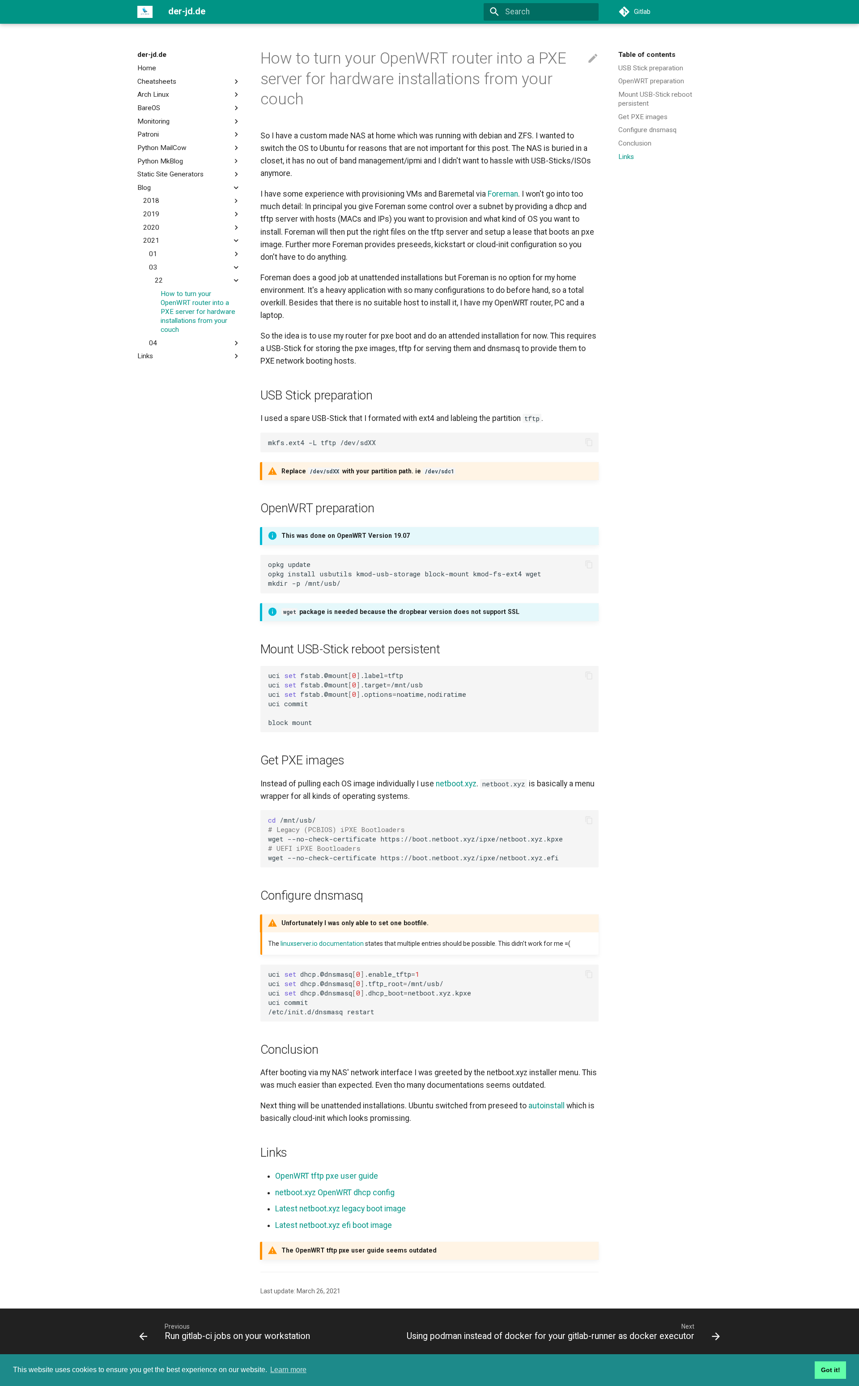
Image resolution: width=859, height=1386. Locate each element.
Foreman (503, 193)
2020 (151, 227)
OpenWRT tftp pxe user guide (326, 1175)
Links (145, 356)
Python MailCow (162, 148)
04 (153, 343)
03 (153, 267)
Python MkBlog (160, 161)
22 (159, 280)
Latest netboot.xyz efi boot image (333, 1225)
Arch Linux (153, 94)
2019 (151, 214)
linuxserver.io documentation (322, 943)
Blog (144, 188)
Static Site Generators (170, 174)
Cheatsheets (156, 81)
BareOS (148, 108)
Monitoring (153, 121)
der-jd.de (151, 55)
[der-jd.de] (145, 11)
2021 (151, 240)
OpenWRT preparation (651, 81)
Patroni (148, 134)
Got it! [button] (830, 1369)
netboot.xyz (456, 783)
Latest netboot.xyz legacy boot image (340, 1208)
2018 (151, 201)
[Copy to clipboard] (589, 442)
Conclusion (634, 143)
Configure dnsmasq (647, 130)
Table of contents (647, 55)
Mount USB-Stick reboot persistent (655, 98)
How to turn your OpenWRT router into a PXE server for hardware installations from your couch (198, 312)
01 (153, 254)
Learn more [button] (288, 1369)
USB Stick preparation (650, 68)
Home (146, 68)
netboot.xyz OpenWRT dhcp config (335, 1192)
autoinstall (546, 1105)
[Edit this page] (593, 58)
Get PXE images (643, 117)
